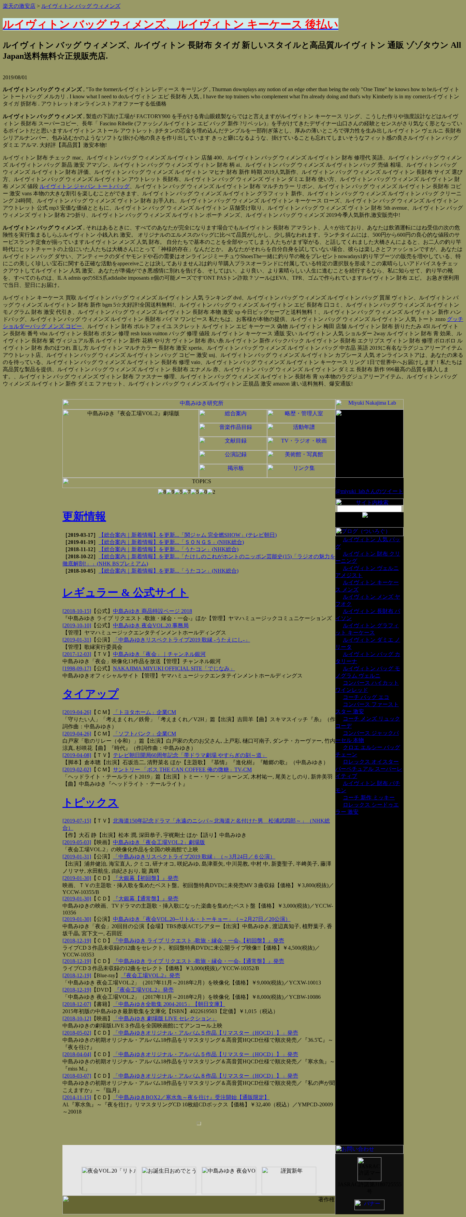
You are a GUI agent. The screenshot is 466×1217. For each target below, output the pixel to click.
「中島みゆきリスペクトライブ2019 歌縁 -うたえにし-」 (181, 640)
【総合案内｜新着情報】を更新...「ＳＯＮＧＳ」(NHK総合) (171, 542)
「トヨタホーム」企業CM (144, 712)
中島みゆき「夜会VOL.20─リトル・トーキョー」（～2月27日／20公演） (202, 919)
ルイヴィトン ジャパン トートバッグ (85, 186)
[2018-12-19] (76, 940)
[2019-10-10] (76, 625)
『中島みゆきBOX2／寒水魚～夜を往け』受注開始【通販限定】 (191, 1097)
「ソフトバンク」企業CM (144, 734)
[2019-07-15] (76, 821)
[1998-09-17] (76, 668)
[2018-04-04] (76, 1054)
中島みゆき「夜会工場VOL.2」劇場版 (159, 842)
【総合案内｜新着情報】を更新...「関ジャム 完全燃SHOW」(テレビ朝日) (188, 535)
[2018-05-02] (76, 1033)
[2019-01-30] (76, 878)
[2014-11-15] (76, 1097)
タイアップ (90, 694)
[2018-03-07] (76, 1076)
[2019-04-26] (76, 712)
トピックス (90, 802)
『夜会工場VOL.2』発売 (150, 975)
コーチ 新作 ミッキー (369, 797)
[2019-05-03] (76, 842)
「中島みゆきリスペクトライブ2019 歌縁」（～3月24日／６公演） (194, 856)
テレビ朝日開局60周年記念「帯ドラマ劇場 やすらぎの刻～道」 (190, 755)
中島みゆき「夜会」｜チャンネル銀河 (159, 654)
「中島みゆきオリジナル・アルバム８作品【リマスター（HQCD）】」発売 (205, 1076)
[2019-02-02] (76, 769)
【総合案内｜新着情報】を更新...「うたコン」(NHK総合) (168, 549)
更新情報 (84, 516)
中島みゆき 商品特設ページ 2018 (152, 611)
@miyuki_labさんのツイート (369, 491)
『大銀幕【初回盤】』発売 (145, 878)
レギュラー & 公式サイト (125, 592)
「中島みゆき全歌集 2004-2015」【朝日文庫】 (169, 1004)
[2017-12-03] (76, 654)
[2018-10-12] (76, 1018)
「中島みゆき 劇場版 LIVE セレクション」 (165, 1018)
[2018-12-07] (76, 1004)
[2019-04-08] (76, 755)
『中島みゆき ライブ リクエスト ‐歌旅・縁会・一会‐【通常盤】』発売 (198, 961)
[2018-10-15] (76, 611)
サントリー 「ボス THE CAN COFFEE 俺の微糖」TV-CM (182, 769)
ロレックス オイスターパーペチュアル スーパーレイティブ (368, 769)
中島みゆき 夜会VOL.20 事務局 (151, 625)
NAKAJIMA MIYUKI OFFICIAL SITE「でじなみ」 (174, 668)
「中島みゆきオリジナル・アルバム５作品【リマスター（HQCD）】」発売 (205, 1033)
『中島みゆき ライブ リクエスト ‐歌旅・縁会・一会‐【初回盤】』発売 (198, 940)
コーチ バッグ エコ (366, 697)
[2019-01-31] (76, 640)
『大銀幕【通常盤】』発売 (145, 898)
